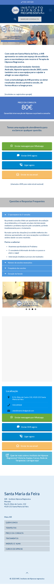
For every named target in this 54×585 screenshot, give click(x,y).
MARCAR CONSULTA (30, 19)
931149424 (17, 405)
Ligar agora (29, 165)
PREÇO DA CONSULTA (14, 533)
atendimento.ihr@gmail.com (23, 411)
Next (47, 294)
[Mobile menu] (50, 10)
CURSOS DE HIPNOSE (14, 549)
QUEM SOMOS (12, 522)
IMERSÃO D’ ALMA (13, 544)
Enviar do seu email (29, 174)
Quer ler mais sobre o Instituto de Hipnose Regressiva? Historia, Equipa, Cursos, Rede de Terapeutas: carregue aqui (27, 458)
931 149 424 (28, 2)
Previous (6, 294)
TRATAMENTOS (12, 538)
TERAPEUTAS (11, 528)
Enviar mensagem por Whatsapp (29, 146)
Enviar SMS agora (29, 155)
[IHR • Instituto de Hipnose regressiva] (27, 10)
